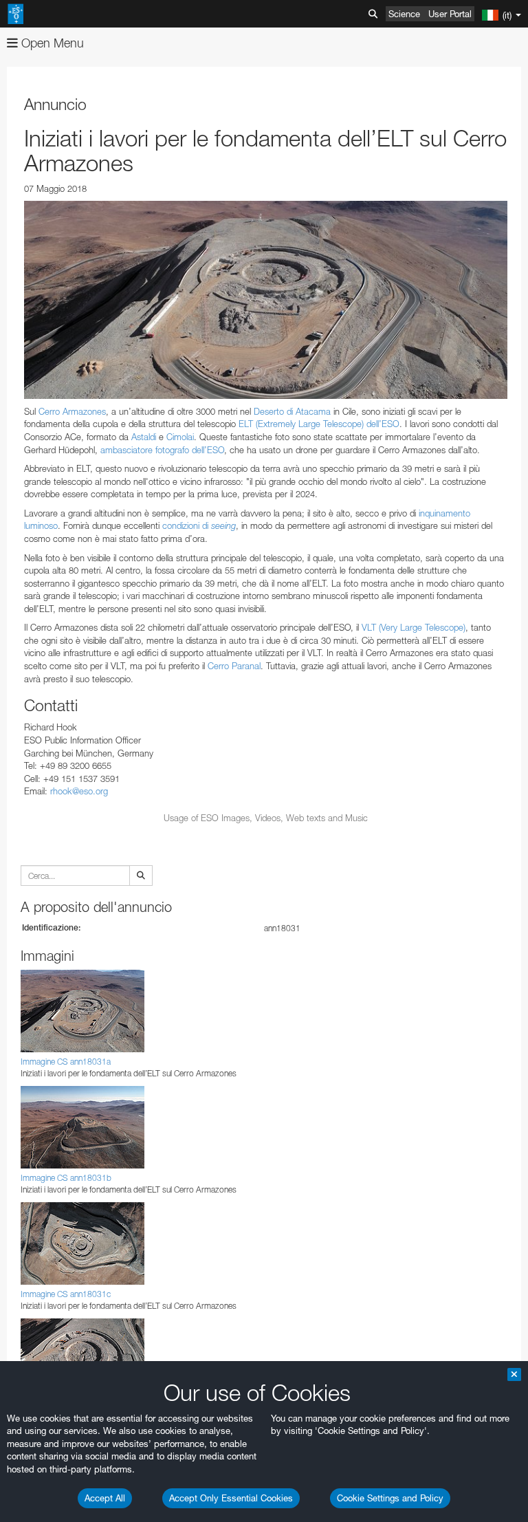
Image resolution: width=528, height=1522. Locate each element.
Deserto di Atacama (292, 411)
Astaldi (143, 436)
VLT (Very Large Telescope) (413, 627)
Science (404, 13)
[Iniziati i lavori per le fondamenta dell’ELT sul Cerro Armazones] (265, 300)
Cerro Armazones (72, 411)
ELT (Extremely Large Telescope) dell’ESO (319, 423)
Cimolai (180, 436)
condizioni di (199, 525)
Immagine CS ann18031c (66, 1294)
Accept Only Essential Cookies (231, 1497)
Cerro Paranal (234, 665)
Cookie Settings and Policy (390, 1497)
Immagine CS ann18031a (66, 1061)
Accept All (105, 1497)
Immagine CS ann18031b (66, 1178)
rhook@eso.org (79, 790)
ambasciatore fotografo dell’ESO (162, 449)
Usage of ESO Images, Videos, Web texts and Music (266, 817)
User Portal (450, 13)
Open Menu (51, 43)
